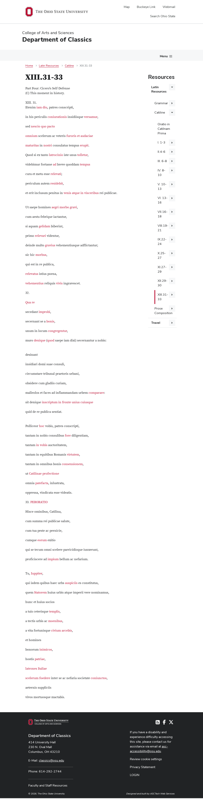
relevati (56, 174)
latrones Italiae (36, 669)
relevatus (31, 274)
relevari (40, 236)
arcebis (67, 631)
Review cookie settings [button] (146, 759)
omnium (31, 136)
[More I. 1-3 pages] (172, 143)
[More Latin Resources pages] (172, 87)
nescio (35, 126)
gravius (50, 245)
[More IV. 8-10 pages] (172, 170)
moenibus (55, 621)
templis (54, 612)
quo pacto (48, 126)
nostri (47, 145)
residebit (56, 183)
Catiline (159, 112)
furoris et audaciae (79, 136)
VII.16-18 (163, 214)
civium (56, 631)
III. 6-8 (162, 161)
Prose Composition (163, 310)
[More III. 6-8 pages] (172, 161)
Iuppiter (36, 573)
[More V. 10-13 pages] (172, 184)
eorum (42, 540)
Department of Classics (49, 735)
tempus (85, 164)
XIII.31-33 (163, 296)
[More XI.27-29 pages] (172, 267)
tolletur (82, 155)
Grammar (161, 103)
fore (68, 436)
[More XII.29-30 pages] (172, 281)
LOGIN (134, 775)
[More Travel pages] (172, 323)
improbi (44, 312)
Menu (164, 56)
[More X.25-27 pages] (172, 253)
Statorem (40, 592)
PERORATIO (39, 502)
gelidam (44, 226)
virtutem (73, 455)
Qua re (30, 302)
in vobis (41, 445)
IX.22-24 (162, 241)
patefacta (41, 483)
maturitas (32, 145)
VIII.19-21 (163, 228)
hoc (41, 426)
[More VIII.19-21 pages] (172, 226)
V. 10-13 (162, 186)
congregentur (57, 331)
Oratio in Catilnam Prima (164, 128)
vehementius (34, 283)
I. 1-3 (161, 142)
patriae (40, 659)
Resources (161, 76)
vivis (59, 283)
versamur (90, 117)
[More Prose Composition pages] (172, 308)
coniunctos (99, 678)
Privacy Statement (142, 767)
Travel (155, 323)
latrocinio (56, 155)
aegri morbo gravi (64, 207)
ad (54, 164)
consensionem (72, 464)
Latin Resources (159, 89)
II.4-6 (161, 152)
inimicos (45, 650)
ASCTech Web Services (162, 793)
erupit (84, 145)
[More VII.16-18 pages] (172, 212)
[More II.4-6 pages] (172, 152)
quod (50, 340)
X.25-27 (162, 255)
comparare (96, 393)
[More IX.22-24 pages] (172, 239)
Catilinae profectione (44, 474)
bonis (50, 321)
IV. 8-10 (161, 172)
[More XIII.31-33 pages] (172, 295)
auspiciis (71, 583)
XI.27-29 (162, 269)
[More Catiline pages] (172, 112)
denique (39, 340)
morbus (40, 255)
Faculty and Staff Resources (47, 785)
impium (53, 559)
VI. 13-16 (163, 200)
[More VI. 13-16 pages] (172, 198)
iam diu (41, 107)
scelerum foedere (37, 678)
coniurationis (57, 117)
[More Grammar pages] (172, 103)
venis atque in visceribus (81, 193)
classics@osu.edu (51, 760)
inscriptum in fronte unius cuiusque (67, 402)
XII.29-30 (162, 283)
